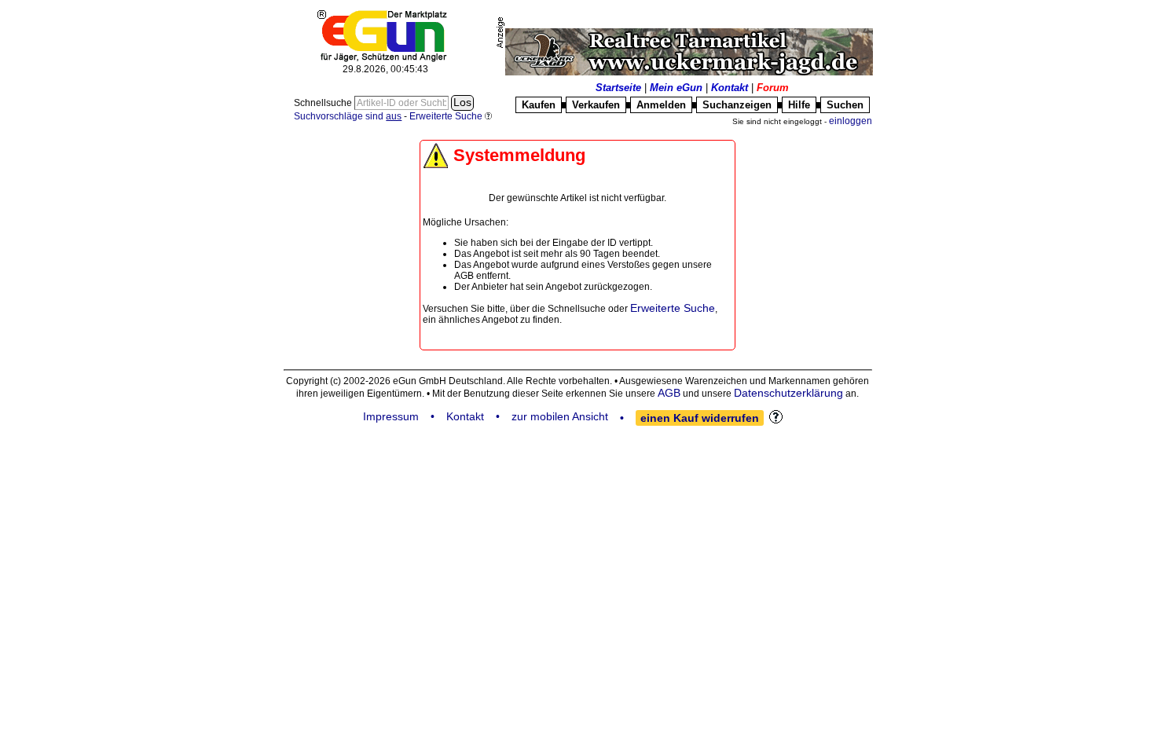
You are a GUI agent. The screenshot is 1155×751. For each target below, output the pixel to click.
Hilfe (799, 105)
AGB (669, 392)
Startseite (618, 87)
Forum (773, 87)
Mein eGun (676, 87)
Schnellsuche (324, 102)
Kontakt (729, 87)
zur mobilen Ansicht (560, 416)
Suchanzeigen (737, 105)
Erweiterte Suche (672, 308)
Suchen (845, 105)
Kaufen (539, 105)
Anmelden (661, 105)
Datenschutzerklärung (788, 392)
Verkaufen (596, 105)
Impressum (391, 416)
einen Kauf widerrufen (699, 418)
